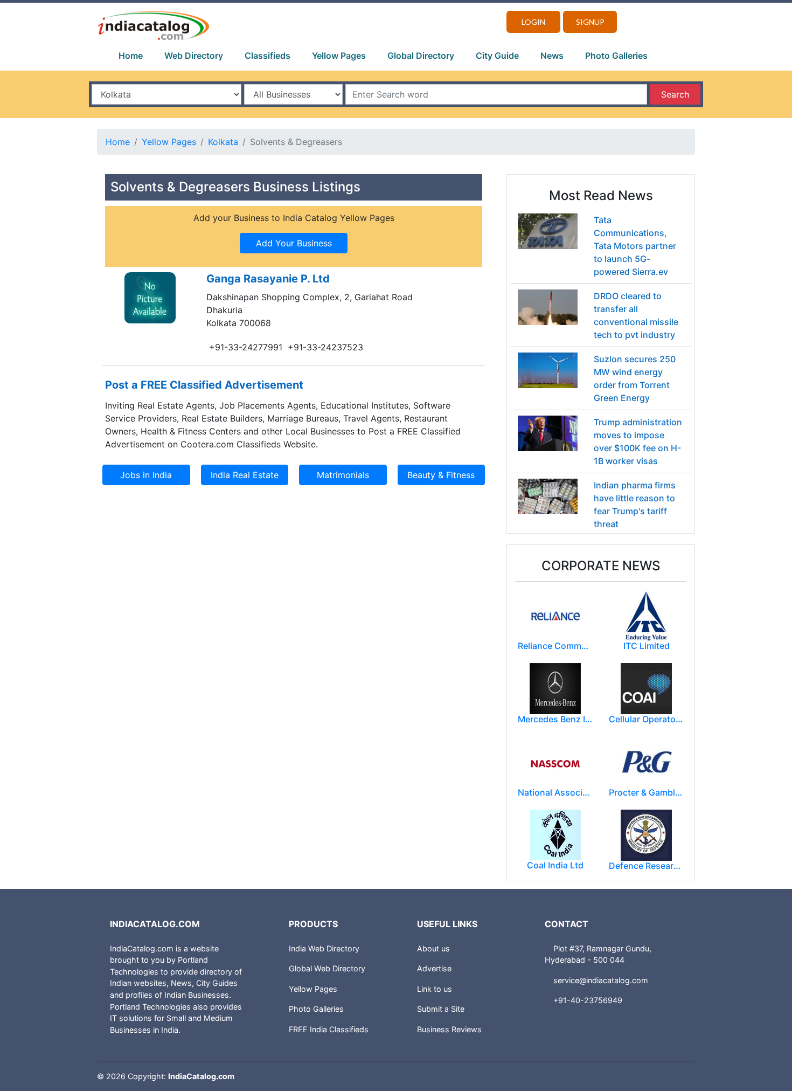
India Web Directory (324, 948)
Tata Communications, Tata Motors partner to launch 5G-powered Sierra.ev (635, 246)
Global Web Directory (327, 968)
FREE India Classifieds (329, 1029)
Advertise (434, 968)
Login (533, 21)
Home (131, 55)
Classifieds (267, 55)
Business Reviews (449, 1029)
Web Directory (193, 55)
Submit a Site (440, 1008)
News (552, 55)
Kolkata (223, 141)
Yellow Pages (339, 55)
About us (433, 948)
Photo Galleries (616, 55)
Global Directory (420, 55)
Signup (590, 21)
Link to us (434, 988)
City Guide (497, 55)
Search (675, 94)
